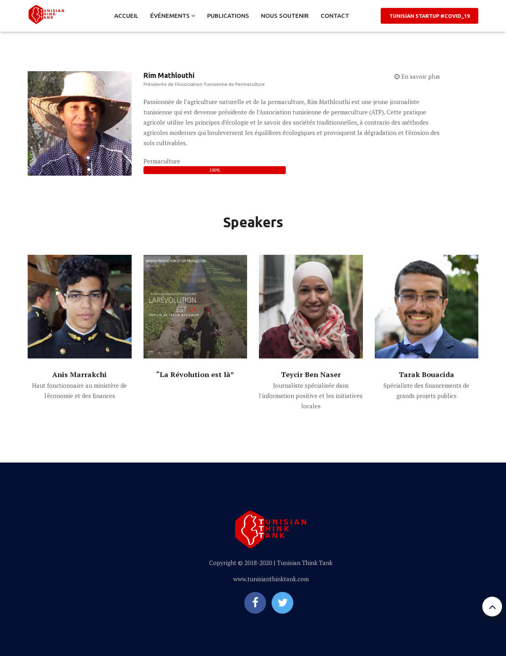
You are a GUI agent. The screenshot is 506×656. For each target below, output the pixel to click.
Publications (228, 15)
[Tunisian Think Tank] (46, 13)
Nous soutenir (285, 15)
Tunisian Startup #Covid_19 (429, 16)
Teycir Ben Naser (311, 374)
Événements (170, 15)
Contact (335, 15)
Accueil (126, 15)
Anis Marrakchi (79, 374)
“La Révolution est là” (195, 374)
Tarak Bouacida (426, 374)
